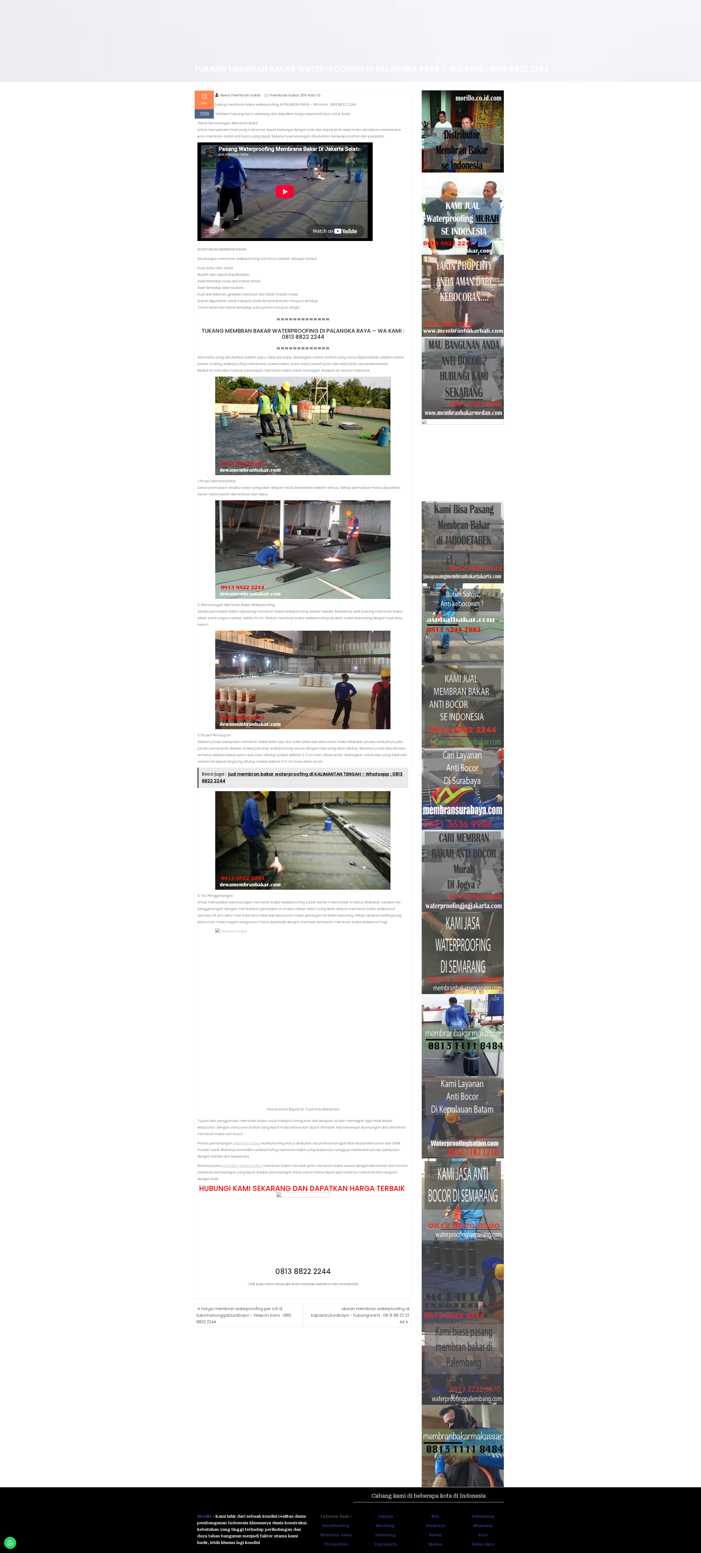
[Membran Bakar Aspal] (463, 214)
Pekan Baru (483, 1544)
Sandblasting (336, 1525)
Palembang (483, 1516)
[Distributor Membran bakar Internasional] (463, 131)
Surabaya (435, 1525)
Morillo (204, 1516)
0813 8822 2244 (303, 1271)
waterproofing (250, 1165)
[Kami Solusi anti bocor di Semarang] (463, 1199)
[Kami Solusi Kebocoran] (463, 624)
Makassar (483, 1525)
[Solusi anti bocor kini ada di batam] (463, 1117)
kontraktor (230, 1165)
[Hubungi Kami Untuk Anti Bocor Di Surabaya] (463, 460)
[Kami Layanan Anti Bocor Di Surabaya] (463, 789)
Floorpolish (336, 1544)
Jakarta (385, 1516)
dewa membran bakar (240, 95)
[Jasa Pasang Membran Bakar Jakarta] (463, 542)
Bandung (385, 1525)
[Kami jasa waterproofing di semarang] (463, 953)
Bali (435, 1516)
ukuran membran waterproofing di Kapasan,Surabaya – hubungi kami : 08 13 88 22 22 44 (360, 1315)
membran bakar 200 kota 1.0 (294, 95)
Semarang (385, 1535)
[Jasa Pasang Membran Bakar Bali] (463, 296)
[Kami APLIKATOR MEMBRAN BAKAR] (463, 706)
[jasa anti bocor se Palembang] (463, 1364)
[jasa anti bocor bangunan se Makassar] (463, 1446)
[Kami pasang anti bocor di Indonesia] (463, 1282)
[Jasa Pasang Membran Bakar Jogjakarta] (463, 871)
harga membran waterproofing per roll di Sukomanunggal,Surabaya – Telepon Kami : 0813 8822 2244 (243, 1315)
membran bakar (246, 1143)
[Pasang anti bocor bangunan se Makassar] (463, 1035)
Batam (435, 1535)
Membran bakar (336, 1535)
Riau (483, 1535)
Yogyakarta (385, 1544)
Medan (435, 1544)
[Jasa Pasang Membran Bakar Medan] (463, 378)
